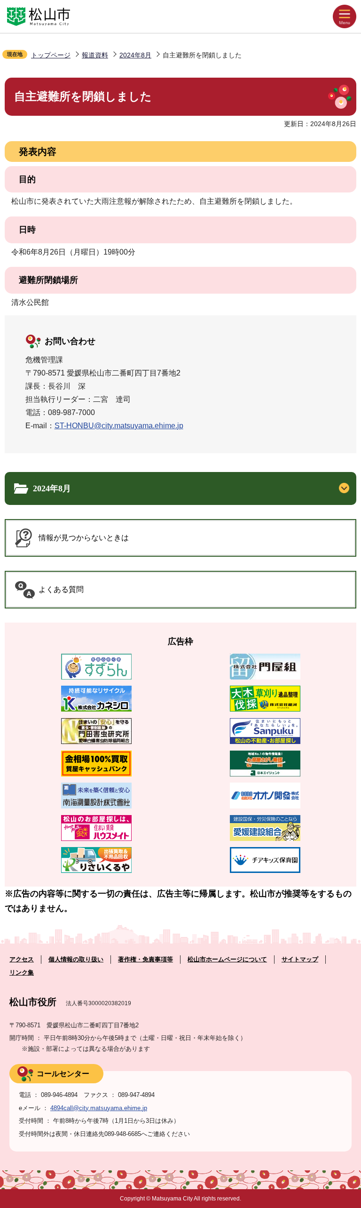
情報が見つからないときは (84, 538)
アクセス (21, 959)
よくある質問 (61, 589)
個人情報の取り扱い (75, 959)
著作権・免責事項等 (145, 959)
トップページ (51, 55)
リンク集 (21, 972)
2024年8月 (135, 55)
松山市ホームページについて (227, 959)
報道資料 (95, 55)
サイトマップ (300, 959)
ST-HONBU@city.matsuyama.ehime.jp (119, 426)
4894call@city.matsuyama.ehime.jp (98, 1108)
